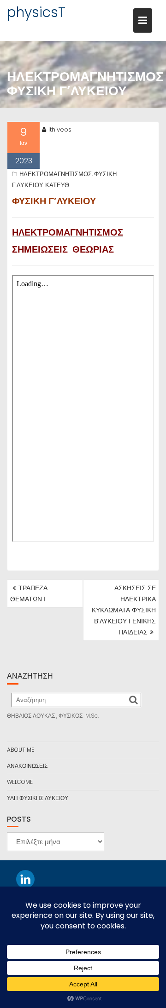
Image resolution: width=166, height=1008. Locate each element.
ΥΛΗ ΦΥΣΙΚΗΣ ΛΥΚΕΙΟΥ (37, 798)
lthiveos (59, 129)
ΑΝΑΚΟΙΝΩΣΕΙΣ (27, 766)
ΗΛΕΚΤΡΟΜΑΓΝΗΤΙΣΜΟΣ (55, 174)
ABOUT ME (20, 750)
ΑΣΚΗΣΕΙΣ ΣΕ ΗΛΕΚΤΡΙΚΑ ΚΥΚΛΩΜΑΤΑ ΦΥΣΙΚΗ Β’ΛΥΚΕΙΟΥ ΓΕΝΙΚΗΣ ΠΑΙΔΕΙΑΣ (124, 610)
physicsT (36, 12)
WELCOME (20, 782)
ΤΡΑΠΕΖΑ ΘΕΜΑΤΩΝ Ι (28, 593)
